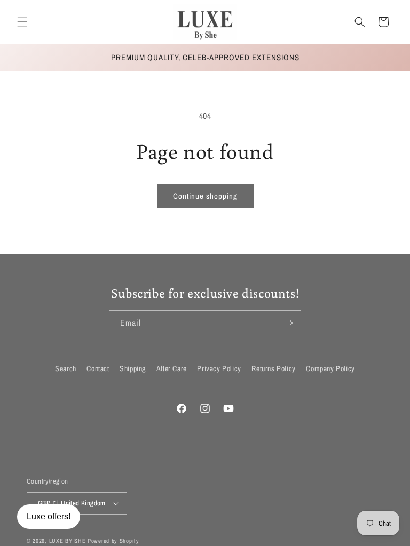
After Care (171, 368)
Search (65, 368)
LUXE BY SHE (67, 540)
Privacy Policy (219, 368)
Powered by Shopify (113, 540)
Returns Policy (273, 368)
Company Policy (330, 368)
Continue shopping (205, 196)
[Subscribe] (289, 322)
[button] (22, 22)
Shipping (133, 368)
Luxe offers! (48, 516)
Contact (97, 368)
